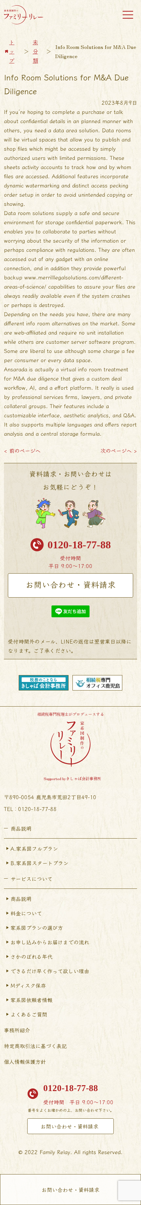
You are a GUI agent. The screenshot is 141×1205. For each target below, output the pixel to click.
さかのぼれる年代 (31, 956)
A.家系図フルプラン (34, 848)
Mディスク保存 (28, 985)
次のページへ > (118, 450)
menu (128, 15)
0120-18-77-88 (79, 545)
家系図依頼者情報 (31, 1000)
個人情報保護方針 (25, 1061)
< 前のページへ (22, 450)
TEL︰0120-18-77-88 (30, 809)
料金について (26, 913)
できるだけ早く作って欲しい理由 (49, 971)
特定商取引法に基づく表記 (35, 1046)
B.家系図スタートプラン (39, 863)
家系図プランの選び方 (36, 927)
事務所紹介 (17, 1030)
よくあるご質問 (28, 1014)
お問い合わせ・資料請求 (71, 584)
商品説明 (20, 899)
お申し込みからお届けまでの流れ (49, 942)
